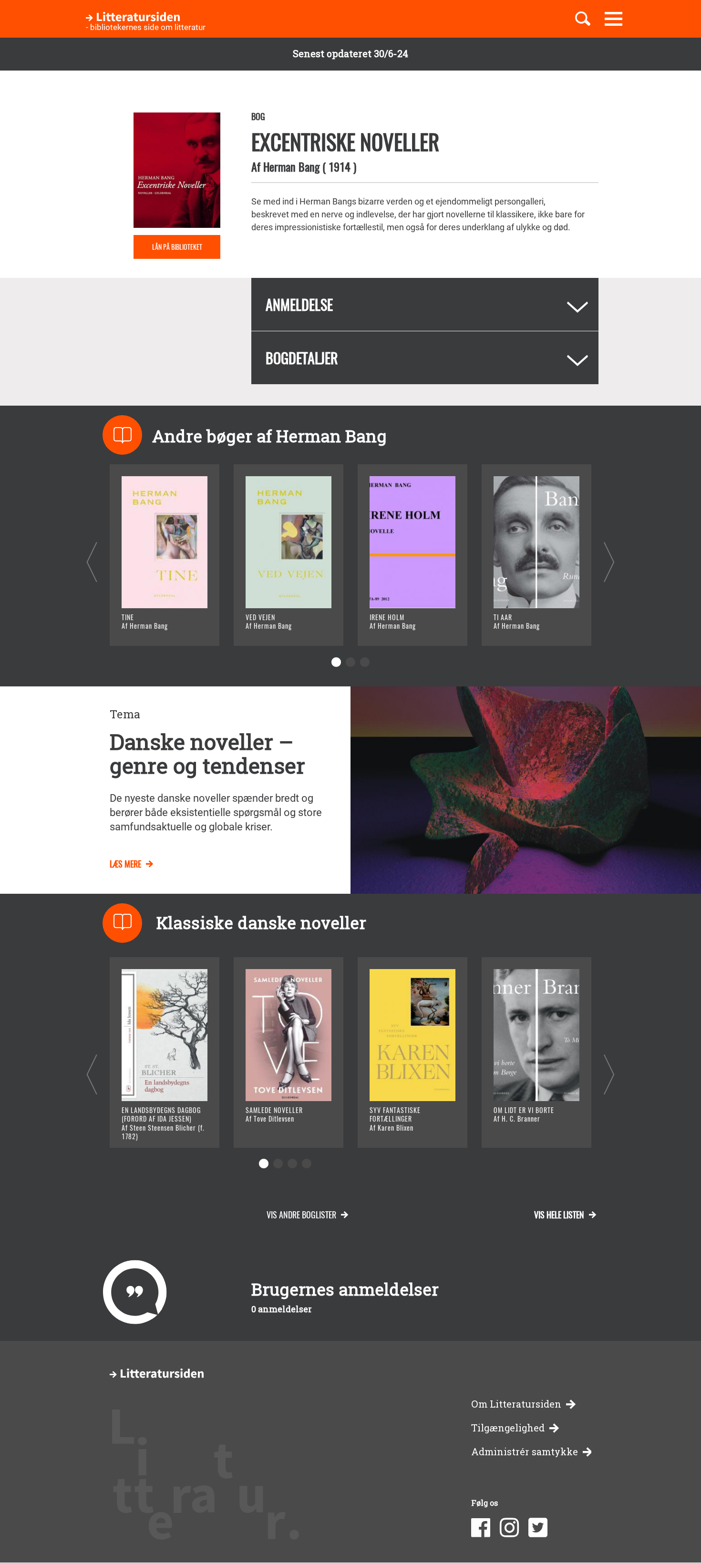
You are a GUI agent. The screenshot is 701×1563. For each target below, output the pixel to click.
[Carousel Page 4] (306, 1163)
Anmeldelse (299, 304)
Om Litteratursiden (516, 1404)
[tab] (424, 304)
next (609, 561)
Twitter (537, 1527)
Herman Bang (291, 166)
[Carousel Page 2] (350, 662)
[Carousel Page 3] (365, 662)
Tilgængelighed (508, 1427)
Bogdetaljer (302, 357)
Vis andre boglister (301, 1214)
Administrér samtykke (524, 1451)
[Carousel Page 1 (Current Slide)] (336, 662)
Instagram (509, 1527)
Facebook (480, 1527)
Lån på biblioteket (177, 247)
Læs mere (152, 627)
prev (92, 561)
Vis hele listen (559, 1214)
